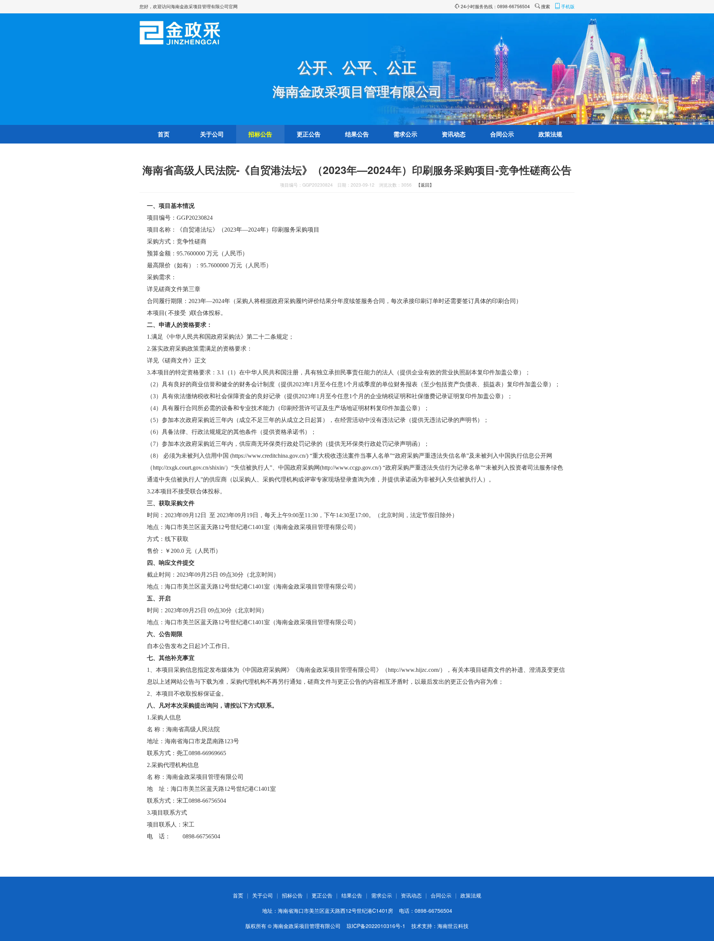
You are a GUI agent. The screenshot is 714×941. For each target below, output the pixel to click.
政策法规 (550, 134)
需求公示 (405, 134)
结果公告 (357, 134)
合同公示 (502, 134)
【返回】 (425, 184)
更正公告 (309, 134)
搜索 (545, 6)
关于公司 (212, 134)
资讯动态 (454, 134)
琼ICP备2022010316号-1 (376, 925)
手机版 (568, 6)
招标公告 (260, 134)
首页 (164, 134)
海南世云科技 (453, 925)
